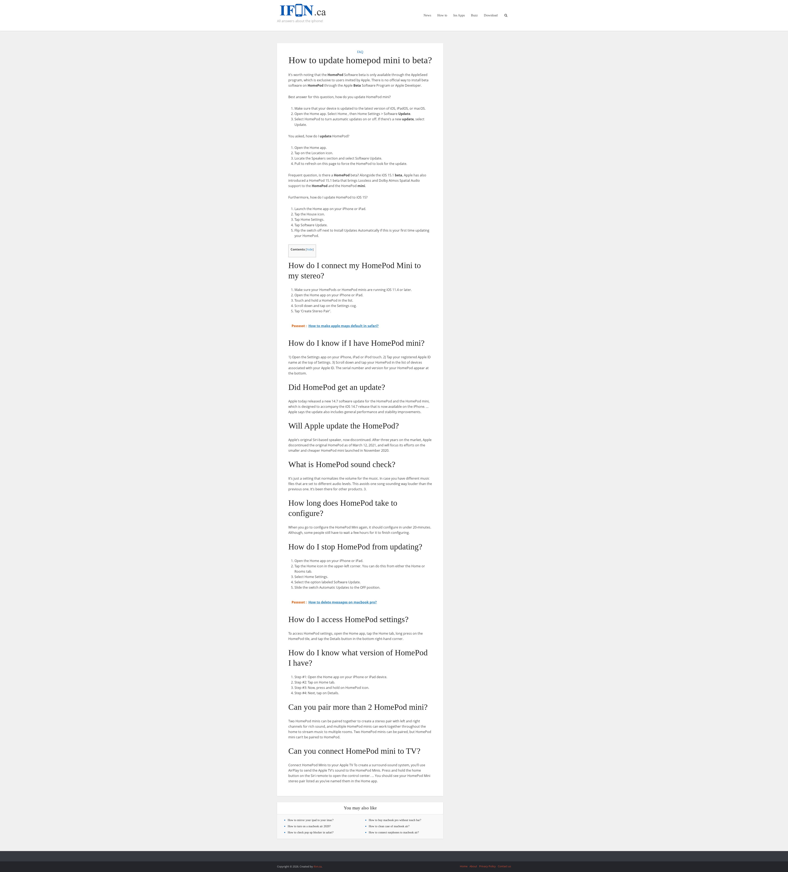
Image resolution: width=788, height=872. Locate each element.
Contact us (504, 866)
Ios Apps (459, 15)
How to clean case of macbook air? (389, 826)
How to (442, 15)
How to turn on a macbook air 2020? (309, 826)
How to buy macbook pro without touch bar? (395, 820)
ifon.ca (318, 866)
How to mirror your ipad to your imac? (310, 820)
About (473, 866)
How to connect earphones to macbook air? (394, 832)
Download (491, 15)
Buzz (474, 15)
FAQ (360, 52)
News (427, 15)
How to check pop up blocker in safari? (310, 832)
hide (310, 249)
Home (463, 866)
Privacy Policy (487, 866)
